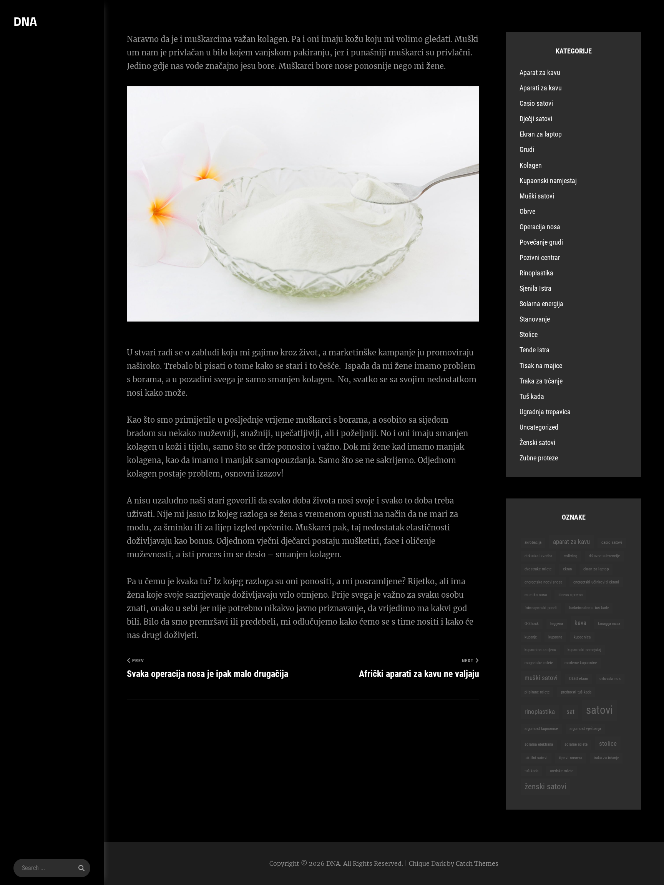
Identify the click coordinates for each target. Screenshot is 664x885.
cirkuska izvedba (538, 555)
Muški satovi (537, 196)
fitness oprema (570, 594)
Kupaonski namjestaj (548, 181)
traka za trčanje (606, 757)
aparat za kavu (571, 541)
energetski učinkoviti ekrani (596, 582)
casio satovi (611, 542)
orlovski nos (610, 678)
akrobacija (533, 542)
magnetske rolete (539, 662)
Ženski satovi (537, 442)
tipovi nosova (570, 757)
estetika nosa (536, 594)
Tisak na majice (541, 366)
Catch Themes (477, 863)
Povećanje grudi (541, 242)
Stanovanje (535, 319)
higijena (556, 623)
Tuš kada (532, 396)
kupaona (555, 637)
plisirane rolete (537, 692)
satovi (599, 710)
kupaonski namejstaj (584, 649)
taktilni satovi (536, 757)
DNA (25, 21)
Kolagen (531, 165)
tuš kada (531, 770)
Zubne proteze (539, 458)
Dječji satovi (536, 119)
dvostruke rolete (538, 569)
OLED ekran (578, 678)
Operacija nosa (540, 227)
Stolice (529, 334)
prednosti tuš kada (576, 692)
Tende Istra (534, 350)
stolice (608, 743)
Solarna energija (541, 304)
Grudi (527, 149)
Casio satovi (536, 103)
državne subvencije (604, 555)
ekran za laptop (596, 569)
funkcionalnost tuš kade (589, 607)
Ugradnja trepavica (545, 412)
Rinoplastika (536, 273)
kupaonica (582, 637)
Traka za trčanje (541, 381)
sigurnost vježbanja (585, 728)
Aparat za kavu (540, 72)
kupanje (531, 637)
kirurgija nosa (609, 623)
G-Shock (532, 623)
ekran (567, 569)
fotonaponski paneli (541, 607)
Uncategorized (539, 427)
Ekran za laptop (541, 134)
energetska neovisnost (543, 582)
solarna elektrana (539, 744)
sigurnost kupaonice (541, 728)
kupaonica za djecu (540, 649)
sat (570, 711)
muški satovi (541, 678)
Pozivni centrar (540, 257)
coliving (570, 555)
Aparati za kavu (541, 88)
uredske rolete (561, 770)
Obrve (527, 211)
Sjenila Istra (535, 288)
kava (580, 623)
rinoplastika (540, 711)
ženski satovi (545, 786)
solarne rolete (576, 744)
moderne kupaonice (580, 662)
